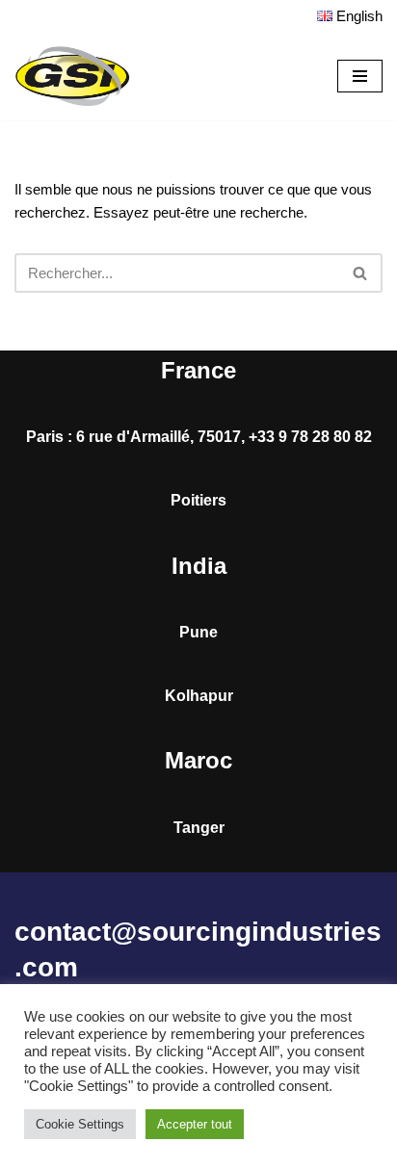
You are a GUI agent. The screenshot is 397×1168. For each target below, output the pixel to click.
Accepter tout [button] (194, 1124)
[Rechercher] (361, 273)
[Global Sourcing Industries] (72, 76)
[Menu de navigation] (360, 76)
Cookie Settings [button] (80, 1124)
